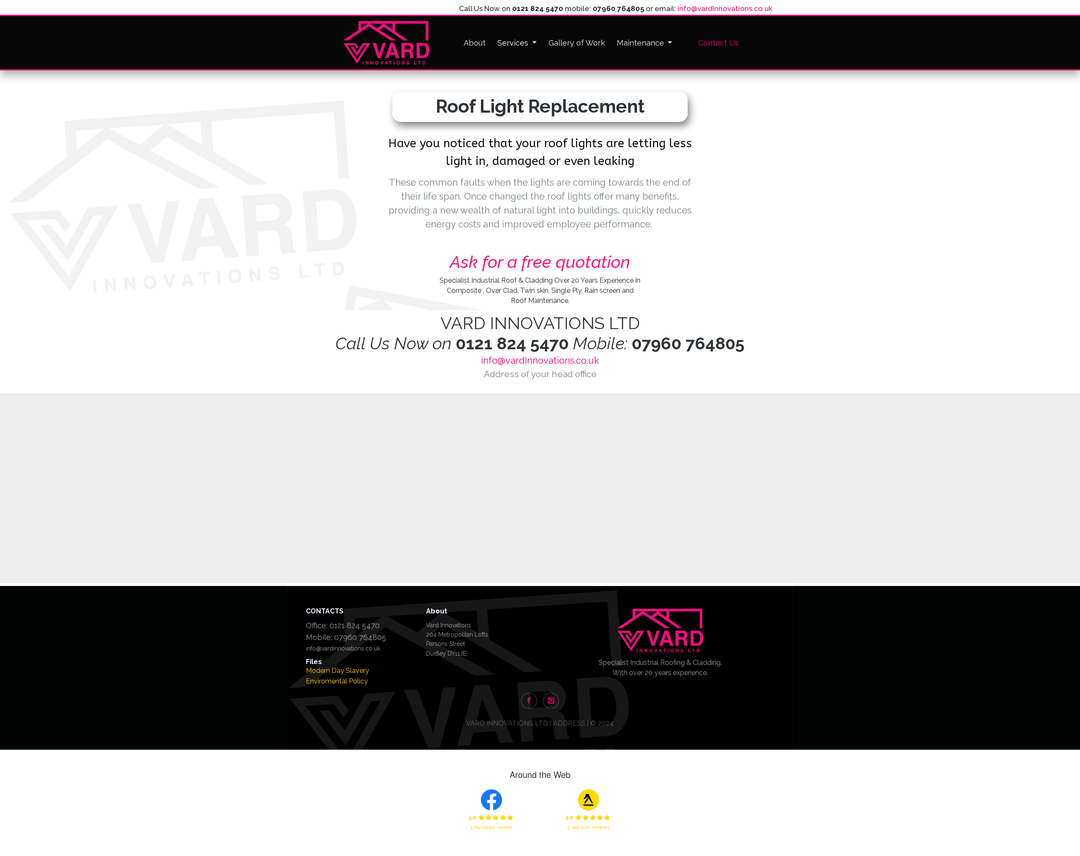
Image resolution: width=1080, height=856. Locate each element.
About (475, 42)
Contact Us (718, 42)
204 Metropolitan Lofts (457, 634)
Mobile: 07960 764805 (346, 637)
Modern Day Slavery (337, 671)
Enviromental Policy (337, 681)
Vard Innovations (448, 625)
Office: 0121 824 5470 (343, 625)
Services (513, 42)
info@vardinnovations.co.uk (343, 648)
